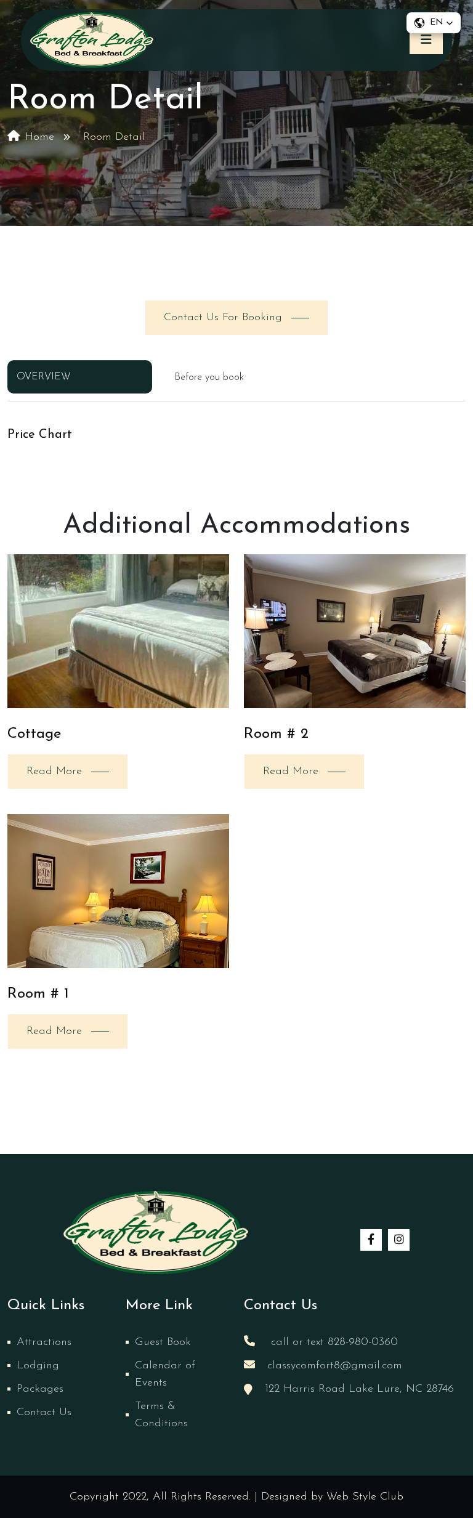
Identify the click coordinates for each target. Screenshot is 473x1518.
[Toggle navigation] (426, 40)
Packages (40, 1389)
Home (39, 137)
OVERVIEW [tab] (44, 377)
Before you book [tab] (209, 377)
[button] (433, 22)
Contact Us (44, 1412)
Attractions (44, 1342)
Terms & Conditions (161, 1415)
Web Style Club (364, 1497)
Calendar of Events (165, 1374)
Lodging (38, 1365)
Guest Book (163, 1342)
